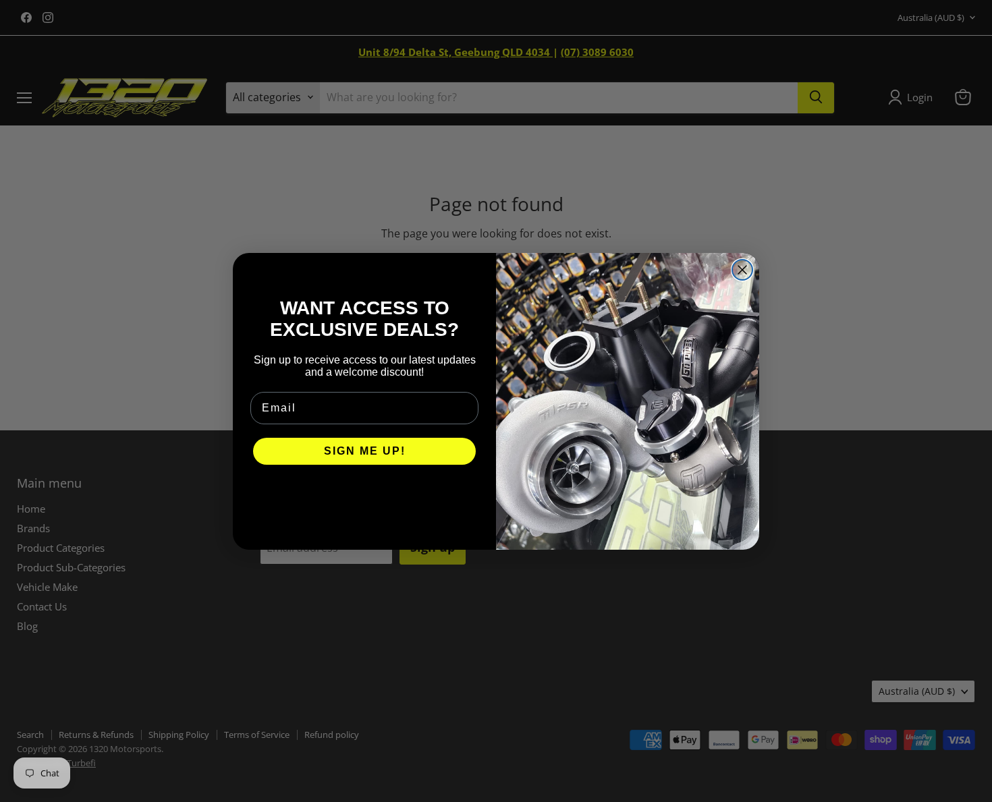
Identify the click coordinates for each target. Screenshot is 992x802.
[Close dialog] (742, 270)
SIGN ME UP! (365, 451)
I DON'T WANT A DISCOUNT (365, 491)
